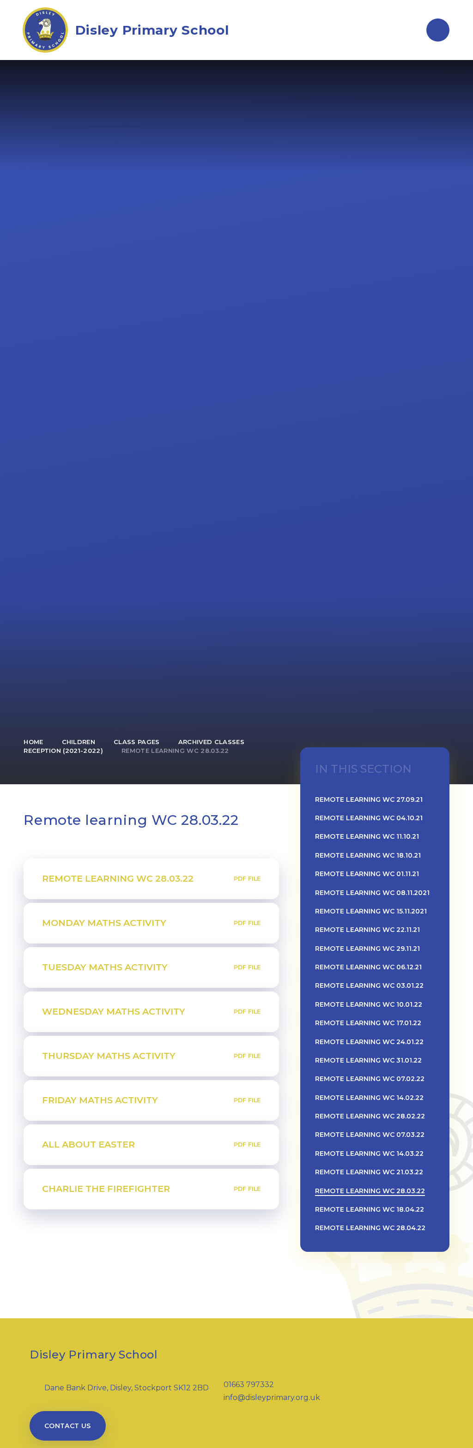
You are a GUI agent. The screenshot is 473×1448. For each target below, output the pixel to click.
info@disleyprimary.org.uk (272, 1397)
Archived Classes (211, 741)
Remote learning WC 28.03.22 (175, 750)
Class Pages (137, 741)
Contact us (67, 1426)
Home (33, 741)
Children (79, 741)
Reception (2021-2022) (63, 750)
